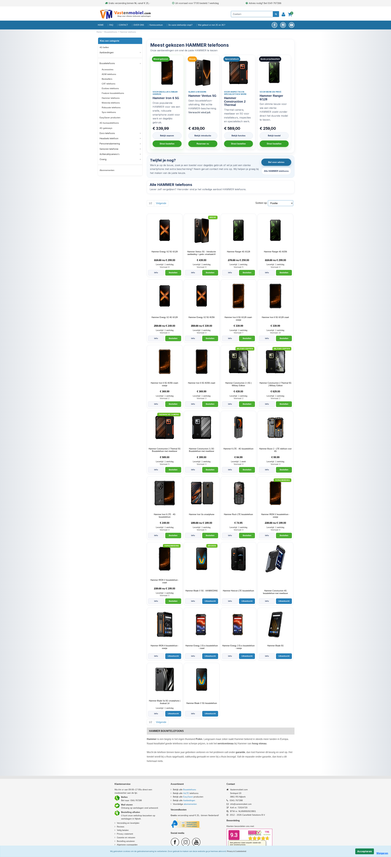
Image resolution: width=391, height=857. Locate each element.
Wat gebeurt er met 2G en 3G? (211, 25)
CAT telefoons (108, 83)
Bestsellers (107, 79)
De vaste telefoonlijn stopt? (180, 25)
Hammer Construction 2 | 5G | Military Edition (238, 384)
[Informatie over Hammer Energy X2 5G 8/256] (201, 296)
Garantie (120, 837)
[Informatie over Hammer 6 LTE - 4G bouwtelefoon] (238, 427)
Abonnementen (107, 170)
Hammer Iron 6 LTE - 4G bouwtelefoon (164, 515)
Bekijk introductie (202, 135)
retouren (131, 837)
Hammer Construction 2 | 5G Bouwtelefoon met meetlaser (201, 450)
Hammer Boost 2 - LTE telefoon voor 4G (275, 450)
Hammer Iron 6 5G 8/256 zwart (201, 383)
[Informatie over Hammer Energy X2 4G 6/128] (164, 296)
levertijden (134, 823)
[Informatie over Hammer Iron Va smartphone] (201, 493)
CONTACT (123, 25)
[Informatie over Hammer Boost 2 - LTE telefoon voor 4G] (275, 427)
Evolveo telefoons (110, 88)
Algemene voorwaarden (127, 845)
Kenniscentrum (156, 25)
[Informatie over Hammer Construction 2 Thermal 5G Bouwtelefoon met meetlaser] (164, 427)
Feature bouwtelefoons (113, 93)
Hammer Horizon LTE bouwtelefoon (238, 591)
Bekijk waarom (167, 135)
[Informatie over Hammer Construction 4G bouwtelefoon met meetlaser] (275, 558)
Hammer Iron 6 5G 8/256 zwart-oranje (165, 384)
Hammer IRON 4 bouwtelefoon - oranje (165, 647)
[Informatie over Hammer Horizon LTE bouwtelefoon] (238, 558)
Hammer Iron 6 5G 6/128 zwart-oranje (238, 318)
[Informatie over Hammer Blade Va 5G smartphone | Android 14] (165, 679)
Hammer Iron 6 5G (166, 98)
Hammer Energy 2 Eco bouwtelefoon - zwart (201, 647)
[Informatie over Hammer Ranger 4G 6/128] (238, 230)
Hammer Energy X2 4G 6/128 (165, 317)
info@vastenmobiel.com (241, 804)
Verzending (122, 823)
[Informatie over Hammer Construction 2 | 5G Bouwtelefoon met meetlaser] (201, 427)
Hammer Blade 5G (275, 646)
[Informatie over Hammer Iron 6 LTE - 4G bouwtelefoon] (164, 493)
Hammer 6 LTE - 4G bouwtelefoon (238, 449)
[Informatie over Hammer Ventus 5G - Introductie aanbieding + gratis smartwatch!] (201, 230)
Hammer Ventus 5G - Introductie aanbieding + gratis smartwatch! (201, 253)
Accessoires (107, 69)
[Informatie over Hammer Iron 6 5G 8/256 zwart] (201, 361)
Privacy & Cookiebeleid (236, 851)
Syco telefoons (109, 112)
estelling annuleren (126, 841)
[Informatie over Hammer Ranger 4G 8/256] (275, 230)
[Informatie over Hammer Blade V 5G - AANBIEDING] (201, 558)
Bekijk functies (238, 135)
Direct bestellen (167, 144)
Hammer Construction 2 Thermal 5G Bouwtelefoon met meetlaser (165, 450)
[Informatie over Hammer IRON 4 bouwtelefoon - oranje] (164, 624)
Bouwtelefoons (111, 32)
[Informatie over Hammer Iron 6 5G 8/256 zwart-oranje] (164, 361)
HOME (101, 25)
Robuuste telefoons (111, 107)
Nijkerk (138, 819)
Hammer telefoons (111, 98)
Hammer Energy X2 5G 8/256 (201, 317)
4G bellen (104, 47)
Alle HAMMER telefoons (276, 171)
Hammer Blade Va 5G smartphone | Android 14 (164, 702)
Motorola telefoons (111, 103)
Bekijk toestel (274, 135)
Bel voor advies (276, 162)
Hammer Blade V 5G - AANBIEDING (201, 591)
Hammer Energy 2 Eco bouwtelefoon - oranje (238, 647)
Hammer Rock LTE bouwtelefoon (238, 514)
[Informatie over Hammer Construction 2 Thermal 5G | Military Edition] (275, 361)
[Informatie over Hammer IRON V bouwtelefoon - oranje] (275, 493)
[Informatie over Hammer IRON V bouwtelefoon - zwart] (164, 558)
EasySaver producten (110, 117)
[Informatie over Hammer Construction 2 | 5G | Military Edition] (238, 361)
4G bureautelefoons (109, 123)
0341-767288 (136, 800)
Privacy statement (125, 834)
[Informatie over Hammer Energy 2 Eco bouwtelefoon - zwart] (201, 624)
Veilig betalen (123, 830)
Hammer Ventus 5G (202, 95)
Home (99, 32)
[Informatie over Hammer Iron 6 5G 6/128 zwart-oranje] (238, 296)
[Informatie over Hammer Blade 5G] (275, 624)
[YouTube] (291, 25)
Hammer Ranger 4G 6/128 (238, 252)
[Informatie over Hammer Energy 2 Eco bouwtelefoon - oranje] (238, 624)
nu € (164, 260)
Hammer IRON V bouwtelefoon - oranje (275, 515)
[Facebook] (274, 25)
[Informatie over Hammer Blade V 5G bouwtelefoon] (201, 679)
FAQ (111, 25)
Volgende (161, 203)
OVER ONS (138, 25)
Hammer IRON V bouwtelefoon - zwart (164, 581)
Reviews (120, 827)
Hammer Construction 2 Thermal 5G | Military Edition (275, 384)
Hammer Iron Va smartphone (201, 514)
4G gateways (106, 128)
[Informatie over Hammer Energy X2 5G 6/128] (164, 230)
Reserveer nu (203, 144)
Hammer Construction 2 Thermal (235, 101)
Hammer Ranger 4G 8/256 (275, 252)
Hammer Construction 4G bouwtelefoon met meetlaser (275, 592)
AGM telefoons (109, 74)
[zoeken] (276, 14)
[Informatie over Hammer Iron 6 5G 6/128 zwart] (275, 296)
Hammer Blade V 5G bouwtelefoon (201, 703)
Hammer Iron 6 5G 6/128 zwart (275, 317)
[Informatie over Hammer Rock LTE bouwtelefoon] (238, 493)
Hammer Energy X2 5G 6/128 (165, 252)
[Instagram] (283, 25)
